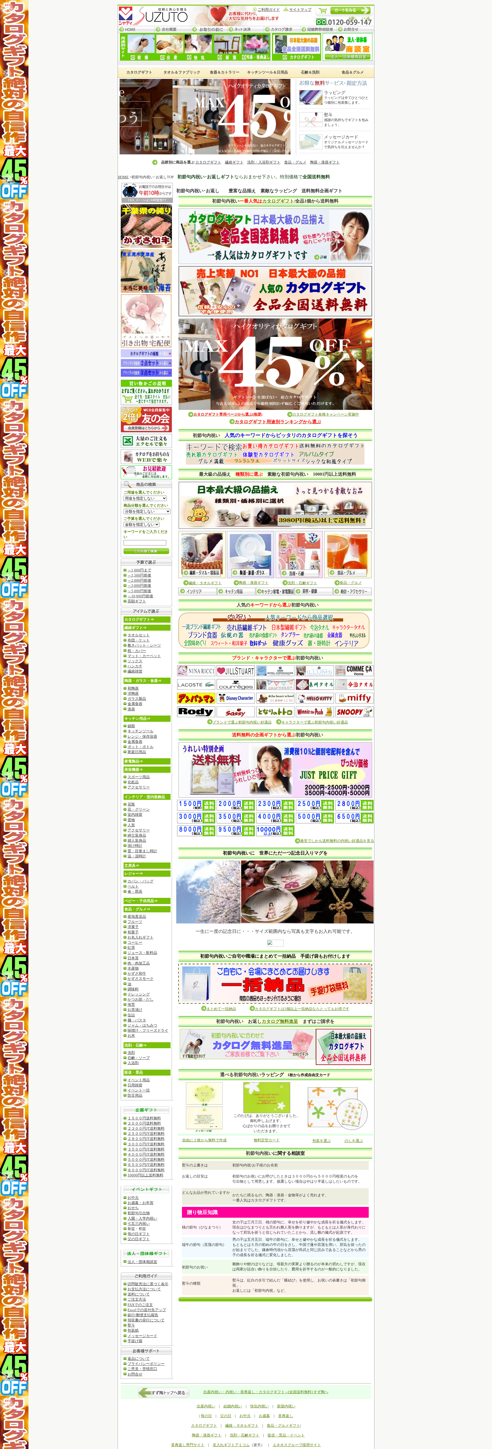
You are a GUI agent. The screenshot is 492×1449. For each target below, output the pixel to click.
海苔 (131, 1004)
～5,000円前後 (139, 591)
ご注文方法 (137, 1299)
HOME (123, 177)
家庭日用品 (137, 752)
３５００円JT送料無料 (146, 1149)
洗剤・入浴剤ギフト (263, 162)
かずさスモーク (140, 978)
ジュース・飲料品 (142, 953)
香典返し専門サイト (187, 1445)
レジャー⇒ (133, 873)
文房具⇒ (131, 865)
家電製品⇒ (133, 761)
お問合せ (355, 29)
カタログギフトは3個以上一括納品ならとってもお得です (302, 1009)
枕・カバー (137, 651)
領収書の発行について (146, 1320)
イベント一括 (139, 1090)
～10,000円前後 (140, 596)
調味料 (133, 989)
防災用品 (135, 1095)
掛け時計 (135, 845)
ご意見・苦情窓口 (142, 1369)
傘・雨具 (135, 891)
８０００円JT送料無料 (146, 1170)
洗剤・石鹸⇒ (135, 1045)
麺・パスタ (137, 1020)
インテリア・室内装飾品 (144, 797)
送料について (139, 1294)
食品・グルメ (295, 162)
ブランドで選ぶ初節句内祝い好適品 (242, 722)
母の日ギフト (139, 1234)
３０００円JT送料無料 (146, 1144)
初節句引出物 (139, 1213)
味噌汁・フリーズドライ (148, 1030)
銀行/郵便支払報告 (143, 1315)
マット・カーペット (144, 656)
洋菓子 (133, 927)
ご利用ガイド (269, 9)
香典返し (285, 1416)
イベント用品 (139, 1080)
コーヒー (135, 942)
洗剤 (131, 1053)
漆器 (131, 709)
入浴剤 (133, 1063)
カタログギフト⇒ (139, 619)
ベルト (133, 886)
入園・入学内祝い (142, 1218)
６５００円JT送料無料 (146, 1164)
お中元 (133, 1197)
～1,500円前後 (139, 575)
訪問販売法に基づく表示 (148, 1284)
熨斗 (131, 1325)
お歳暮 (264, 1416)
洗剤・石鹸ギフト (244, 1435)
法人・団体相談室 (142, 1262)
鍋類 (131, 726)
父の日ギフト (139, 1239)
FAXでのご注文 (140, 1305)
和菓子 (133, 932)
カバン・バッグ (140, 881)
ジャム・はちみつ (142, 1025)
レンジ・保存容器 (142, 736)
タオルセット (139, 635)
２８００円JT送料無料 (146, 1139)
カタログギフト (208, 162)
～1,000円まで (139, 570)
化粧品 (133, 782)
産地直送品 (137, 916)
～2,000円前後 (139, 580)
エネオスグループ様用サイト (297, 1445)
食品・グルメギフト (283, 1425)
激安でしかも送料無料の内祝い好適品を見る (337, 841)
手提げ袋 (135, 1341)
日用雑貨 (135, 1085)
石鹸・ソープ (139, 1058)
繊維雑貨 (135, 671)
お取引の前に (209, 29)
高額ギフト (137, 601)
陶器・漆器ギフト (325, 162)
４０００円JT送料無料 (146, 1154)
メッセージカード (142, 1336)
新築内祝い (286, 1406)
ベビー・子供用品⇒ (141, 901)
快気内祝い (259, 1406)
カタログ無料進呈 (280, 1021)
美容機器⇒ (133, 769)
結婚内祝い (233, 1406)
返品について (139, 1358)
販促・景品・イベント (286, 1435)
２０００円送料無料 (144, 1123)
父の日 (225, 1416)
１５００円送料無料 (144, 1118)
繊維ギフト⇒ (135, 628)
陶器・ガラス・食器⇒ (142, 680)
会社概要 (172, 29)
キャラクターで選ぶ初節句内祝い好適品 (314, 722)
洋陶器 (133, 693)
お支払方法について (144, 1289)
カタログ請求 (282, 29)
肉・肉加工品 (139, 963)
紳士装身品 (137, 835)
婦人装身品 (137, 840)
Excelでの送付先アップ (147, 1310)
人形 (131, 825)
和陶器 (133, 688)
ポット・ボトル (140, 747)
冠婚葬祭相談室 (318, 29)
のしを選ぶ (354, 1141)
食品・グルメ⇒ (137, 909)
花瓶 (131, 804)
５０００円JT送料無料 (146, 1159)
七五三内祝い (139, 1223)
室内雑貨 (135, 814)
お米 (131, 1035)
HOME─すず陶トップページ (136, 29)
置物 (131, 820)
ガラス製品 (137, 698)
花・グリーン (139, 809)
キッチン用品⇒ (137, 718)
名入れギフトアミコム (231, 1445)
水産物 (133, 968)
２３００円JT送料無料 (146, 1128)
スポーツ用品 (139, 777)
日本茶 (133, 958)
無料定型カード (267, 1140)
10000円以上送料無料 (145, 1175)
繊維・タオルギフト (242, 1425)
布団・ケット (139, 640)
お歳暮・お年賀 (140, 1203)
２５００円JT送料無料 (146, 1133)
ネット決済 (245, 29)
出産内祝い (206, 1406)
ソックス (135, 661)
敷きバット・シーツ (144, 645)
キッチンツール (140, 731)
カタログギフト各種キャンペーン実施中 (325, 414)
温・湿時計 (137, 856)
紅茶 (131, 947)
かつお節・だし (140, 999)
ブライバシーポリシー (146, 1364)
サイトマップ (300, 9)
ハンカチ (135, 666)
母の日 (206, 1416)
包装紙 (133, 1330)
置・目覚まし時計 (142, 851)
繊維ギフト (234, 162)
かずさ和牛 (137, 973)
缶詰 (131, 1015)
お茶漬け (135, 1009)
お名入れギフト (140, 937)
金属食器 (135, 704)
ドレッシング (139, 994)
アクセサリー (139, 787)
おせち (133, 1208)
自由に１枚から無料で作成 (204, 1140)
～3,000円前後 (139, 585)
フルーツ (135, 921)
